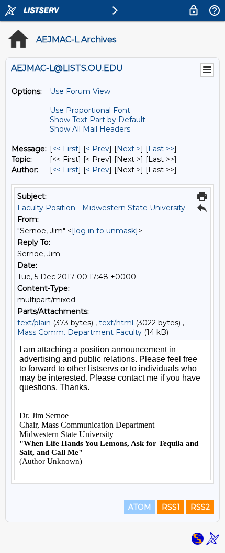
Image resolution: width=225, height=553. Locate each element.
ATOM (139, 507)
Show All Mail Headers (90, 129)
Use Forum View (80, 91)
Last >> (161, 149)
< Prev (97, 149)
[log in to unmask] (105, 231)
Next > (129, 149)
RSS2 (200, 507)
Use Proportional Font (90, 110)
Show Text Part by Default (97, 119)
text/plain (34, 322)
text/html (116, 322)
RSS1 (171, 507)
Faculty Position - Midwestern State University (101, 208)
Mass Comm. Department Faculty (79, 332)
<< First (65, 149)
